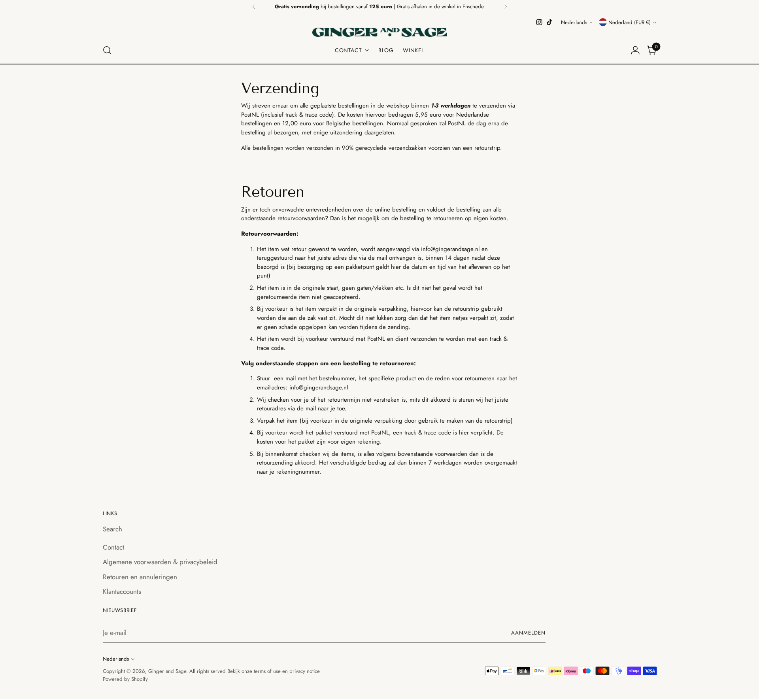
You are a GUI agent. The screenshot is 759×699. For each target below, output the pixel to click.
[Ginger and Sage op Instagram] (539, 22)
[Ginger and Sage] (379, 32)
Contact (113, 547)
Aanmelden (528, 633)
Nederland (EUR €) (629, 22)
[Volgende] (505, 6)
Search (112, 529)
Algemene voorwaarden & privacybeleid (160, 562)
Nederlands (574, 22)
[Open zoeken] (107, 50)
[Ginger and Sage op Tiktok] (549, 22)
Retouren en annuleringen (140, 577)
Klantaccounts (122, 591)
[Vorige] (253, 6)
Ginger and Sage (167, 671)
